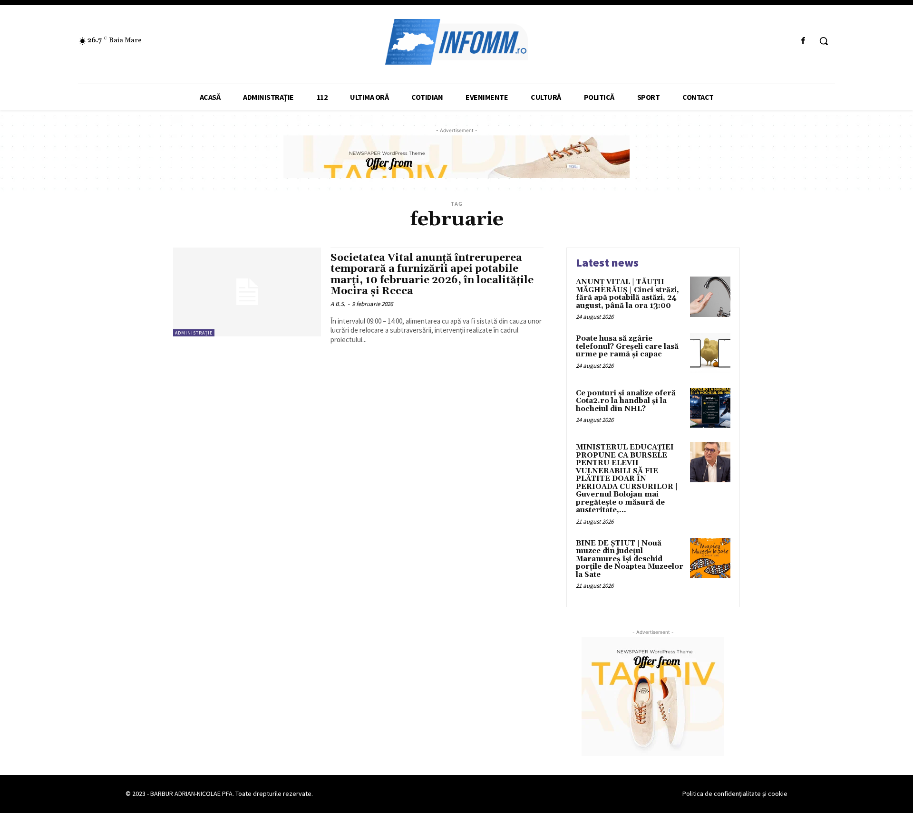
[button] (823, 40)
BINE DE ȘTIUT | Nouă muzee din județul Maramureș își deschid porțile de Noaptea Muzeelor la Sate (629, 559)
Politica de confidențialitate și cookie (734, 793)
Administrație (194, 333)
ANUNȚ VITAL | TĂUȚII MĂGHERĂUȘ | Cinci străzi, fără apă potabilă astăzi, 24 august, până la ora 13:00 (627, 293)
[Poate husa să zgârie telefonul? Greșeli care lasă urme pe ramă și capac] (710, 353)
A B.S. (337, 304)
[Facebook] (803, 41)
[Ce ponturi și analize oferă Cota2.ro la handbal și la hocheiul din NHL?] (710, 408)
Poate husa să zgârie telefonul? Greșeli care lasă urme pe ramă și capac (627, 346)
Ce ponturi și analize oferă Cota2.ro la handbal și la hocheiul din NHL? (626, 401)
